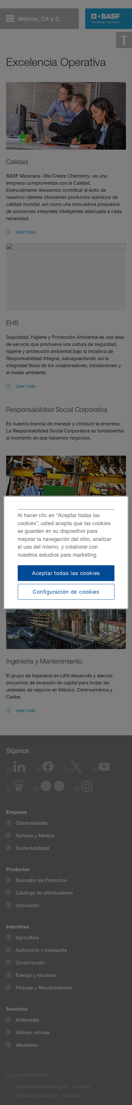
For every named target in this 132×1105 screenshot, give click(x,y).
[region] (65, 552)
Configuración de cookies (66, 592)
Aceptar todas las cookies (66, 573)
